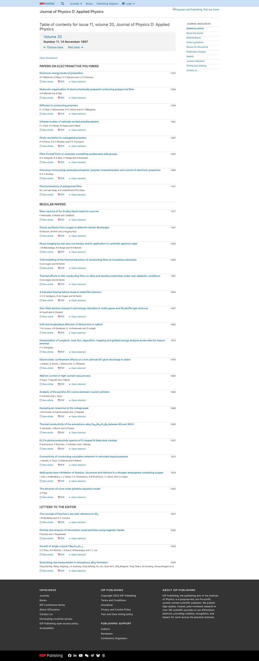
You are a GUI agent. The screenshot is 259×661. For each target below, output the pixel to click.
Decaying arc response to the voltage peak (64, 408)
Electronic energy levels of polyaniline (61, 73)
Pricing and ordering (196, 65)
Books (89, 3)
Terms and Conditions (113, 600)
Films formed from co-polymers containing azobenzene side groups (78, 153)
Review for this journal (197, 47)
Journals (74, 3)
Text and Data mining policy (117, 614)
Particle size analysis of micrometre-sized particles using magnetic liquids (82, 530)
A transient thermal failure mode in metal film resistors (70, 292)
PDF (62, 81)
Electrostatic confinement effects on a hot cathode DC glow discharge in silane (85, 359)
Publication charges (196, 51)
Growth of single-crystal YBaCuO (61, 546)
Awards (190, 56)
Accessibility (47, 628)
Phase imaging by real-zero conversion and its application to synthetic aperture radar (88, 243)
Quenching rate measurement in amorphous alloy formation (74, 562)
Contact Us (46, 614)
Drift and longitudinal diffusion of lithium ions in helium (71, 324)
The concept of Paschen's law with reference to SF (69, 513)
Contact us (191, 70)
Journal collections (195, 61)
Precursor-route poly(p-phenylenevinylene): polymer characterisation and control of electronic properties (100, 170)
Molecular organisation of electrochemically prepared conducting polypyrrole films (87, 89)
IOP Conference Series (52, 604)
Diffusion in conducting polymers (59, 105)
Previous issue (55, 47)
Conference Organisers (114, 638)
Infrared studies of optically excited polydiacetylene (69, 121)
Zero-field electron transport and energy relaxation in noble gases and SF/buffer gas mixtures (94, 308)
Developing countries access (56, 618)
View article (47, 81)
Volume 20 (53, 37)
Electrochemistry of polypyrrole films (61, 186)
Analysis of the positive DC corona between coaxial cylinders (75, 391)
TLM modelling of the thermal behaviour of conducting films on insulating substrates (88, 259)
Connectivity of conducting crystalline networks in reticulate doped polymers (84, 456)
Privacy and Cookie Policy (116, 609)
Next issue (74, 47)
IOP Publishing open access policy (59, 623)
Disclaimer (107, 604)
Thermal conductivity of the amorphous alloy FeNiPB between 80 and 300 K (87, 424)
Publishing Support (107, 3)
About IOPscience (50, 609)
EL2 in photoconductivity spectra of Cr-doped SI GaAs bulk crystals (78, 440)
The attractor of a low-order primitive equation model (70, 488)
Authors (105, 628)
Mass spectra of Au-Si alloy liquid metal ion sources (69, 211)
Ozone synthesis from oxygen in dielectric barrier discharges (74, 227)
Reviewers (107, 633)
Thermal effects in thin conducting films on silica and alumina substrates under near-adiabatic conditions (100, 275)
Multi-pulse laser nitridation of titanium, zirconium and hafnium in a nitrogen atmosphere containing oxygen (101, 472)
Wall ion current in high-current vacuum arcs (65, 375)
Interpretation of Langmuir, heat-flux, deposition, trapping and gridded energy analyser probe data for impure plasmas (102, 342)
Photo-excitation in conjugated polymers (63, 137)
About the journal (194, 33)
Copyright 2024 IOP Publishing (118, 595)
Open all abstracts (49, 58)
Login (129, 3)
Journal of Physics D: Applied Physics (72, 11)
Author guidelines (194, 42)
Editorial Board (193, 37)
